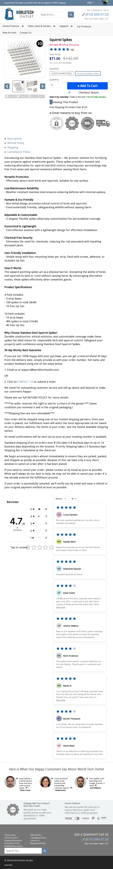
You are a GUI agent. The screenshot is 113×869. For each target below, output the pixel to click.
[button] (38, 509)
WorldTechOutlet (18, 860)
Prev (7, 86)
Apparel (64, 26)
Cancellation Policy (18, 151)
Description (14, 138)
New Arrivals (9, 32)
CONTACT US (26, 381)
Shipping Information (13, 841)
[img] (60, 50)
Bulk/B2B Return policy (13, 846)
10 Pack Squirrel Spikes (88, 74)
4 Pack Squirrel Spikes (61, 73)
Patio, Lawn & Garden (39, 26)
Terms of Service (11, 838)
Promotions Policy (12, 843)
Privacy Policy (10, 835)
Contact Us (25, 32)
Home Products (11, 26)
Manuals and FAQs (37, 843)
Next (42, 86)
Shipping (12, 147)
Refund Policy (15, 142)
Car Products (84, 26)
